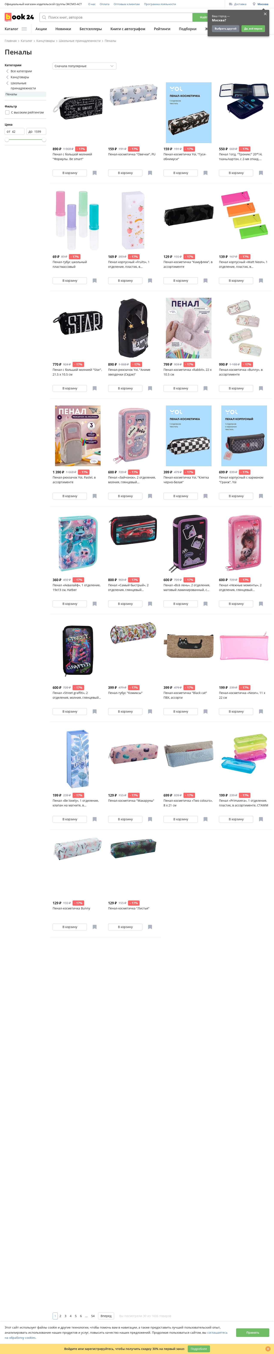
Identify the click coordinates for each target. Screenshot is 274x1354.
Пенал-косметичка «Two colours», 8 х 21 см (188, 803)
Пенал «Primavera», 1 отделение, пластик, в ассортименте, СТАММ (243, 803)
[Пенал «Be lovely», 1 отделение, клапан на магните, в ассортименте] (78, 759)
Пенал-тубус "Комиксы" (125, 693)
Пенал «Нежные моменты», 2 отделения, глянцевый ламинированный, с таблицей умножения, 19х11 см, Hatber (241, 587)
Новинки (63, 29)
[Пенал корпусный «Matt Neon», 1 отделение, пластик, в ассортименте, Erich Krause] (244, 220)
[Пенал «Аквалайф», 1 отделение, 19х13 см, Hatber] (78, 543)
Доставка (240, 4)
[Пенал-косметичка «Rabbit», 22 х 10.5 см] (189, 328)
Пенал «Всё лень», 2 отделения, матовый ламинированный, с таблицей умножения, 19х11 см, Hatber (187, 587)
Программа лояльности (160, 4)
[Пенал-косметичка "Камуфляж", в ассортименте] (189, 220)
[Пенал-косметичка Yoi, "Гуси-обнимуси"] (189, 112)
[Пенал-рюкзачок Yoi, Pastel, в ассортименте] (78, 435)
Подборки (188, 29)
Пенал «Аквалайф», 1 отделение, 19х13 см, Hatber (76, 587)
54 (93, 1316)
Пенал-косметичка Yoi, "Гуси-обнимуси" (185, 156)
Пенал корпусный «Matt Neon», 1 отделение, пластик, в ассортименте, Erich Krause (243, 264)
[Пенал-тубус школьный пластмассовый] (78, 220)
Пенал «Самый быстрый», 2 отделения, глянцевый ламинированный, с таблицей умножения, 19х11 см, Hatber (130, 587)
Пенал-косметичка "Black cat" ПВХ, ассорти (185, 695)
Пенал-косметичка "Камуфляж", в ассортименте (188, 264)
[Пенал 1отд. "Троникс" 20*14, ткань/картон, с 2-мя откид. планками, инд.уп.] (244, 112)
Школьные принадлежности (23, 85)
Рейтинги (162, 29)
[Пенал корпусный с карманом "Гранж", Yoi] (244, 435)
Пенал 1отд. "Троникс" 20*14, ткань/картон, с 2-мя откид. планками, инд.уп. (240, 156)
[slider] (7, 139)
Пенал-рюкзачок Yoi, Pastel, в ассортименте (74, 479)
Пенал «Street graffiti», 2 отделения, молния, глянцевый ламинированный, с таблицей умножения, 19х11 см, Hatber (76, 695)
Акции (41, 29)
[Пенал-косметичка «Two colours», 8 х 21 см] (189, 759)
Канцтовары (20, 77)
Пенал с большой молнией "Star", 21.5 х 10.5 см (77, 372)
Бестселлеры (91, 29)
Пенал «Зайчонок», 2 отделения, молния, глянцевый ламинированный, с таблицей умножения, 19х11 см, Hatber (132, 480)
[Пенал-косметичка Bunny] (78, 866)
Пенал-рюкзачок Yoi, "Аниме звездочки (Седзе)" (129, 372)
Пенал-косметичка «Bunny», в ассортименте (241, 372)
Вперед (106, 1316)
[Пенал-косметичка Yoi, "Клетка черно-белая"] (189, 435)
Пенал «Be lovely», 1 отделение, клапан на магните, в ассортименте (76, 803)
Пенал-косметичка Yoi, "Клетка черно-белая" (186, 479)
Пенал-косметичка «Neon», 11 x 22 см (242, 695)
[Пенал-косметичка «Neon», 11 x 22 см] (244, 651)
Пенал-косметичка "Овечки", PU (131, 154)
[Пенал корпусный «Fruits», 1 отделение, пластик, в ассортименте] (133, 220)
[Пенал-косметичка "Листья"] (133, 866)
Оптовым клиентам (127, 4)
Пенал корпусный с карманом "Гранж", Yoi (241, 479)
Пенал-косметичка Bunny (71, 908)
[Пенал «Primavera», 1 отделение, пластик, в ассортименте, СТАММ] (244, 759)
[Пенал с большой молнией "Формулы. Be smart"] (78, 112)
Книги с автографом (127, 29)
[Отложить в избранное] (94, 172)
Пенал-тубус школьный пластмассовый (70, 264)
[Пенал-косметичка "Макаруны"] (133, 759)
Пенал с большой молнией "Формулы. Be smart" (72, 156)
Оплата (104, 4)
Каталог (11, 29)
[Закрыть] (268, 1348)
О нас (91, 4)
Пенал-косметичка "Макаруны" (131, 801)
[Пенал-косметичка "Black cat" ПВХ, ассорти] (189, 651)
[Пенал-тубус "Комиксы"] (133, 651)
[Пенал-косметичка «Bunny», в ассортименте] (244, 328)
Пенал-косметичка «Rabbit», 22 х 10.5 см (187, 372)
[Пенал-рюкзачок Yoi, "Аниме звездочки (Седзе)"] (133, 328)
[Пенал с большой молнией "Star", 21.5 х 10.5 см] (78, 328)
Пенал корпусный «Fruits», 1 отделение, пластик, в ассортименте (129, 264)
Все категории (21, 71)
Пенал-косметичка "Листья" (128, 908)
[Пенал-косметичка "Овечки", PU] (133, 112)
